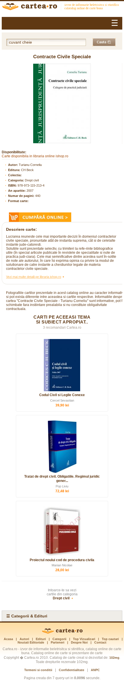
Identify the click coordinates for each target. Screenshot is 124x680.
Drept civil (32, 180)
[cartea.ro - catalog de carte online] (62, 7)
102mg (114, 657)
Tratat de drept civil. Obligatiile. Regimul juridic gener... (62, 478)
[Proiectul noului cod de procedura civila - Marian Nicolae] (62, 531)
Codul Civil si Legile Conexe (62, 395)
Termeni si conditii (38, 670)
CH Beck (27, 170)
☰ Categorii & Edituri (26, 616)
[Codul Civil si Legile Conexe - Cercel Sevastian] (62, 365)
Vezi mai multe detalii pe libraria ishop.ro (33, 276)
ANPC (95, 670)
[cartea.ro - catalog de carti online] (62, 632)
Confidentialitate (71, 670)
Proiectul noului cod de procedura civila (62, 560)
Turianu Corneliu (30, 164)
